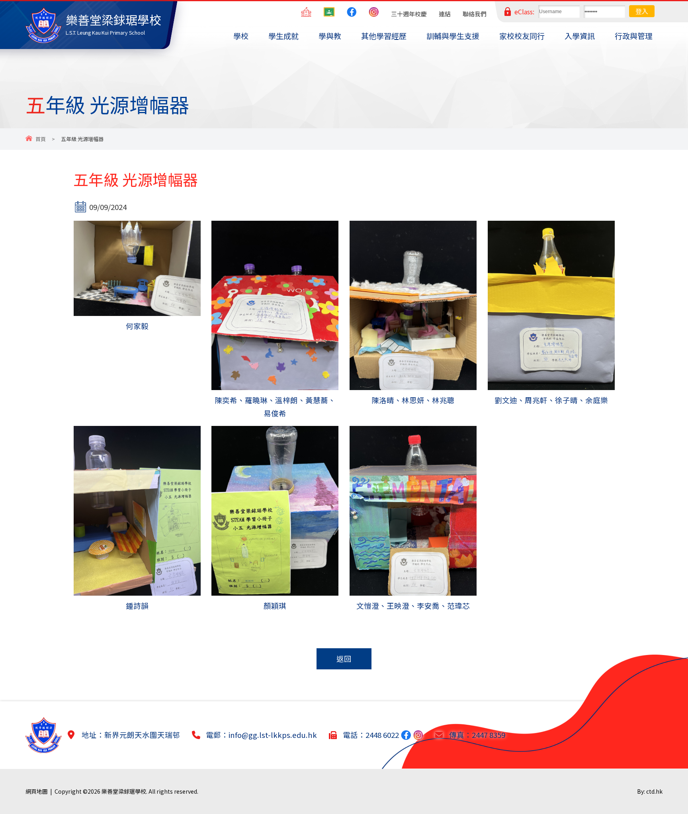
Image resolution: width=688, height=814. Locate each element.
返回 (344, 658)
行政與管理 (634, 35)
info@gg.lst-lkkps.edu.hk (273, 735)
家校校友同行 (522, 35)
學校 (240, 35)
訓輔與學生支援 (452, 35)
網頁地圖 (36, 791)
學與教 (330, 35)
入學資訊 (580, 35)
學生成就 (283, 35)
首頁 (40, 139)
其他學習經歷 (384, 35)
